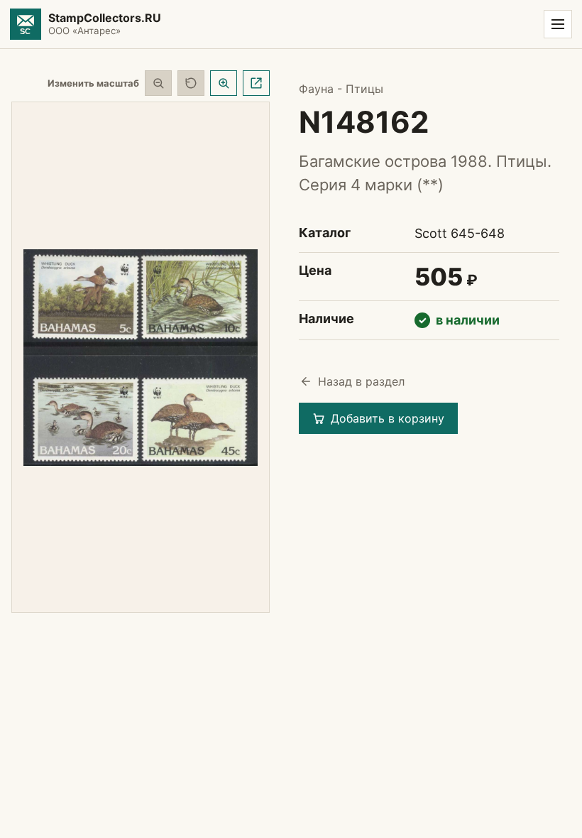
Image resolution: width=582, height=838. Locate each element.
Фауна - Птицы (341, 89)
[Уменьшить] (158, 83)
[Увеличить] (223, 83)
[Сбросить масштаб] (190, 83)
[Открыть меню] (558, 24)
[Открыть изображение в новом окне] (256, 83)
